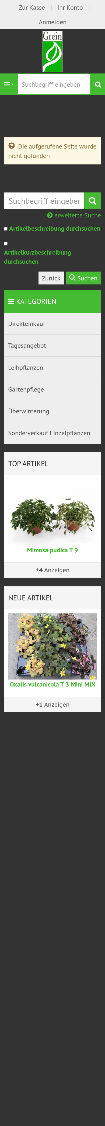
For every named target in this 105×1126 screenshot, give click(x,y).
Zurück (51, 278)
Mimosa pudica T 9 (52, 550)
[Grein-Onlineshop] (52, 51)
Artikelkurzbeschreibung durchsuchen (37, 257)
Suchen (86, 278)
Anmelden (52, 22)
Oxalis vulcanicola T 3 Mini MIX (52, 684)
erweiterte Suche (77, 215)
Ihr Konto (70, 7)
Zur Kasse (32, 7)
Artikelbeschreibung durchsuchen (54, 228)
